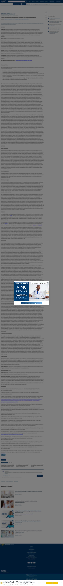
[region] (31, 583)
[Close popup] (47, 282)
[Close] (62, 583)
